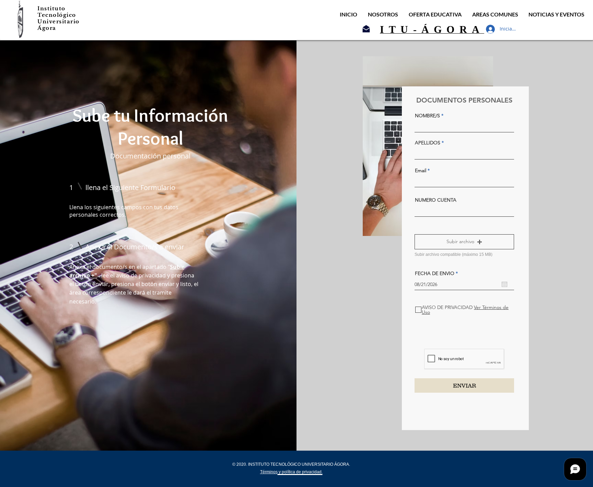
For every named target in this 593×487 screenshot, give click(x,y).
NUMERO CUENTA (435, 200)
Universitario (58, 21)
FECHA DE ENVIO (438, 273)
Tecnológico (56, 15)
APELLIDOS (427, 142)
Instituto (51, 8)
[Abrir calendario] (504, 284)
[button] (464, 241)
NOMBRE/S (427, 115)
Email (420, 170)
